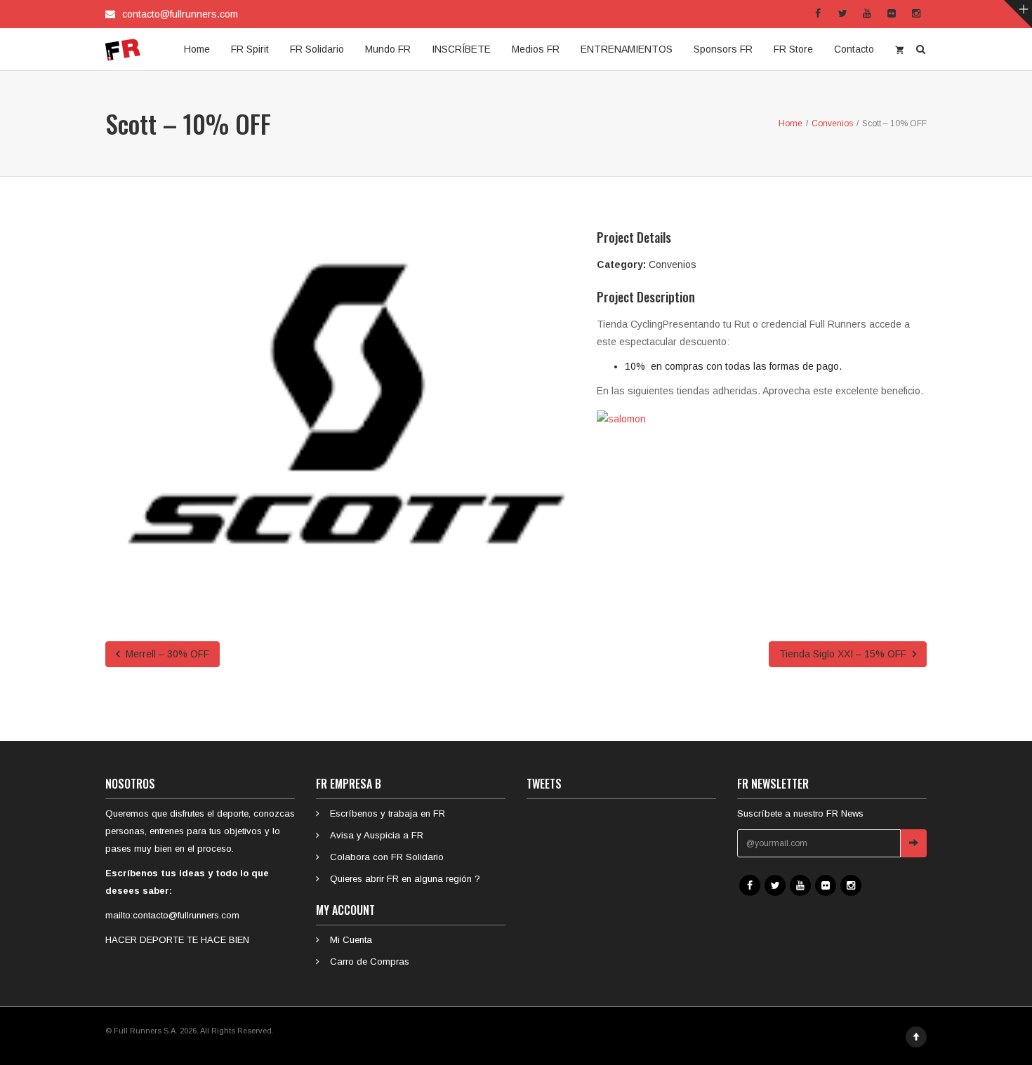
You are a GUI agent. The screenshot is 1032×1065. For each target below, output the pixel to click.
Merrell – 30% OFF (166, 653)
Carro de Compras (369, 961)
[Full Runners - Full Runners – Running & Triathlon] (123, 49)
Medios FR (536, 49)
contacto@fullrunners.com (180, 14)
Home (197, 49)
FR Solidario (317, 49)
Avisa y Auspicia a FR (376, 835)
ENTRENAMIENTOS (627, 49)
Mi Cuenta (351, 940)
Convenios (672, 264)
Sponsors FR (723, 49)
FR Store (793, 49)
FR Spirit (250, 49)
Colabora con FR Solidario (387, 857)
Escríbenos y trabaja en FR (387, 813)
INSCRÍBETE (461, 49)
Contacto (854, 49)
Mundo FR (388, 49)
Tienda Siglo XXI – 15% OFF (844, 653)
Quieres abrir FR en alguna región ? (405, 878)
